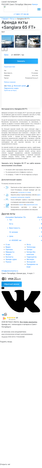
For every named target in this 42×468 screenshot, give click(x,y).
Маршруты (10, 252)
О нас (8, 244)
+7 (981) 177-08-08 (21, 14)
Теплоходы (31, 247)
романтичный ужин (32, 204)
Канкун (35, 4)
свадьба (27, 197)
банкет (21, 204)
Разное (8, 262)
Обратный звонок (11, 284)
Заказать (21, 61)
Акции (8, 254)
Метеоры (30, 259)
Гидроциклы (32, 257)
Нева (9, 86)
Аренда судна (11, 259)
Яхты (29, 244)
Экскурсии (31, 262)
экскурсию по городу (24, 192)
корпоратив (20, 197)
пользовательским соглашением (27, 370)
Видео (8, 247)
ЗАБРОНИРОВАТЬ (18, 402)
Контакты (9, 257)
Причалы (9, 249)
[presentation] (3, 49)
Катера (29, 249)
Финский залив (19, 86)
